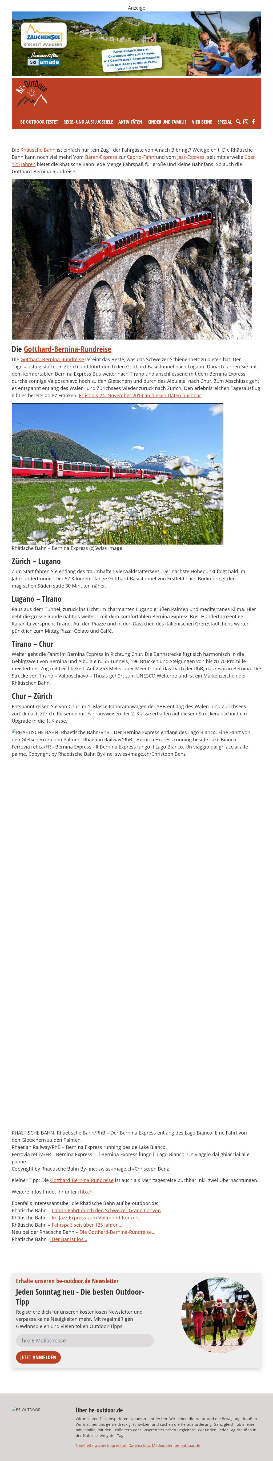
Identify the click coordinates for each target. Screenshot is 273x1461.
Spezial (225, 122)
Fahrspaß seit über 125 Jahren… (86, 1225)
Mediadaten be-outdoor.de (176, 1445)
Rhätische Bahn (38, 150)
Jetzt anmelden (38, 1357)
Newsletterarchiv (91, 1445)
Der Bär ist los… (68, 1239)
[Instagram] (246, 121)
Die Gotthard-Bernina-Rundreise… (116, 1232)
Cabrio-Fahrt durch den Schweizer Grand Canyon (106, 1210)
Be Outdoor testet (39, 122)
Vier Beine (202, 122)
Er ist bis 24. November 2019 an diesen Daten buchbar (140, 395)
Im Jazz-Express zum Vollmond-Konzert (95, 1217)
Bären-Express (101, 157)
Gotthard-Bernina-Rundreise (67, 348)
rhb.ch (85, 1191)
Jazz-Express (190, 157)
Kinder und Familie (167, 122)
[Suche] (238, 121)
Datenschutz (140, 1445)
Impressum (117, 1445)
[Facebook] (253, 121)
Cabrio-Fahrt (141, 157)
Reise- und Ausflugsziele (88, 122)
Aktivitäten (130, 122)
